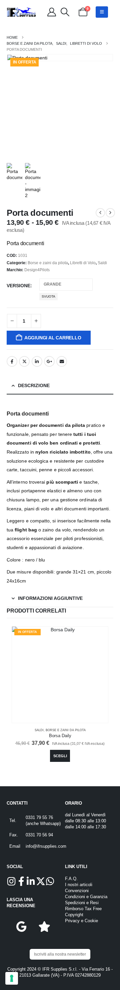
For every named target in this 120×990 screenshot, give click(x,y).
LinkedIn (37, 361)
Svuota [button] (48, 296)
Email (61, 361)
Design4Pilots (37, 270)
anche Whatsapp (43, 823)
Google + (49, 361)
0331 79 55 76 (39, 817)
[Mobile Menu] (102, 12)
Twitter (24, 361)
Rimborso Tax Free (83, 908)
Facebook (12, 361)
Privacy (72, 921)
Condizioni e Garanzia (86, 896)
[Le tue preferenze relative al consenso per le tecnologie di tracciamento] (11, 978)
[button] (65, 12)
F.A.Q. (71, 878)
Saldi (102, 263)
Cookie (91, 921)
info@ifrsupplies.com (46, 846)
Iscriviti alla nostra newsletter (60, 954)
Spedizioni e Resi (82, 902)
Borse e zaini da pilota (48, 263)
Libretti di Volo (83, 263)
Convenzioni (77, 890)
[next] (110, 212)
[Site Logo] (21, 12)
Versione (18, 285)
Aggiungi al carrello (52, 337)
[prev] (100, 212)
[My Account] (51, 12)
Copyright (74, 915)
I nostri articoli (78, 884)
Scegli (60, 756)
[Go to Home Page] (12, 37)
